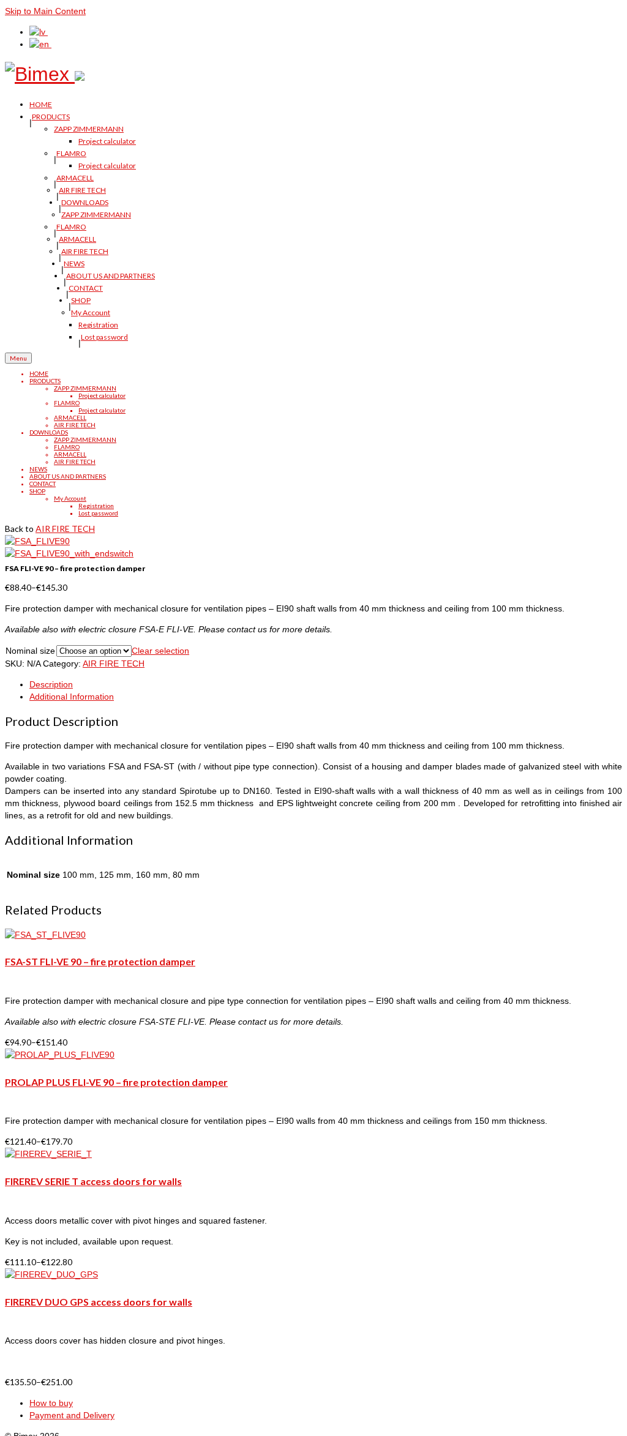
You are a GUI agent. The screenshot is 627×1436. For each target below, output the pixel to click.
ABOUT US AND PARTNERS (110, 275)
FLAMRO (71, 153)
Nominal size (30, 651)
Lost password (104, 337)
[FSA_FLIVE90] (37, 541)
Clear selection (160, 651)
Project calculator (107, 141)
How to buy (51, 1403)
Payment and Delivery (72, 1415)
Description (51, 684)
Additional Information (71, 696)
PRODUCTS (51, 116)
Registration (98, 324)
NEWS (74, 263)
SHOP (81, 300)
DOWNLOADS (84, 202)
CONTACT (86, 288)
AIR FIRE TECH (82, 190)
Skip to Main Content (45, 11)
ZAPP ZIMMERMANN (89, 128)
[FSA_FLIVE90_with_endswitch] (69, 553)
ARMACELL (75, 177)
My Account (90, 312)
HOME (40, 104)
